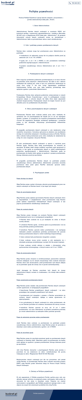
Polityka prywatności (38, 393)
